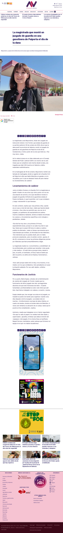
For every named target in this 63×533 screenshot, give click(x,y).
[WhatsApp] (50, 486)
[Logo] (31, 5)
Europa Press (59, 114)
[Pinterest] (42, 136)
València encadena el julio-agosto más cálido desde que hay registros (11, 461)
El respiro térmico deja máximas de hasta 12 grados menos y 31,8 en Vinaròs (31, 16)
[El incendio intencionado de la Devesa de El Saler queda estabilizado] (51, 454)
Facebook (53, 475)
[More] (45, 136)
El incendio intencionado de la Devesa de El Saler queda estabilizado (50, 461)
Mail (52, 480)
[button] (2, 3)
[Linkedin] (37, 136)
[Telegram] (30, 136)
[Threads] (50, 492)
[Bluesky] (35, 136)
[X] (28, 136)
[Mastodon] (33, 136)
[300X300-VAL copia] (31, 422)
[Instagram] (23, 136)
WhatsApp (53, 486)
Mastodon (53, 489)
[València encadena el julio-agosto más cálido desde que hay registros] (12, 454)
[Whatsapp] (21, 136)
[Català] (8, 3)
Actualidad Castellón (38, 500)
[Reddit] (40, 136)
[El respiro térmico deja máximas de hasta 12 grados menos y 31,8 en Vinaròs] (31, 438)
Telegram (53, 482)
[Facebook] (26, 136)
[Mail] (50, 481)
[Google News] (18, 136)
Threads (52, 491)
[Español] (11, 3)
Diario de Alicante (37, 498)
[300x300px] (31, 403)
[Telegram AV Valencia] (31, 376)
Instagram (53, 477)
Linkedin (52, 478)
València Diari (36, 502)
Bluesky (52, 488)
